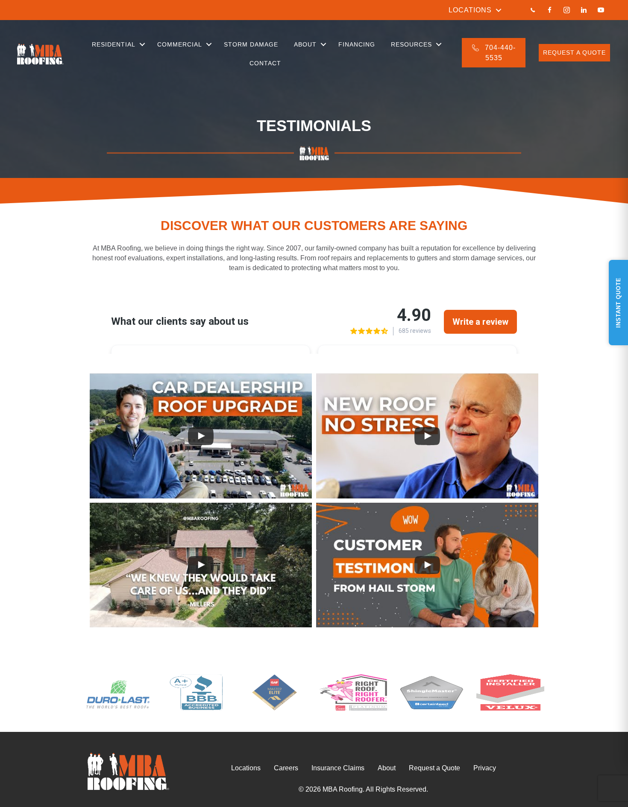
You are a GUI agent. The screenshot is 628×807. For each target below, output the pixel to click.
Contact (265, 63)
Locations (470, 10)
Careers (286, 768)
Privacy (484, 768)
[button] (498, 10)
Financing (356, 44)
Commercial (179, 44)
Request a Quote (434, 768)
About (305, 44)
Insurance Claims (337, 768)
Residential (113, 44)
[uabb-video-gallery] (201, 435)
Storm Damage (251, 44)
